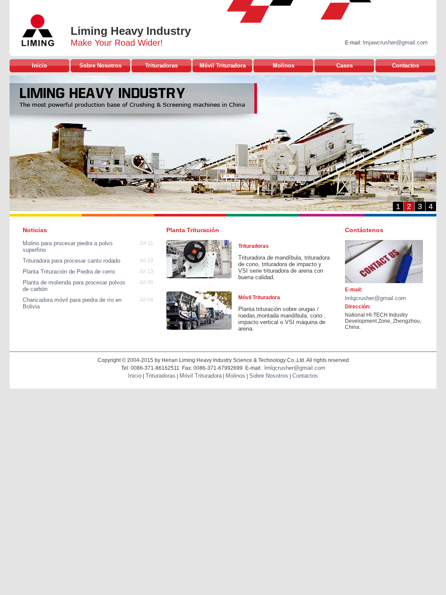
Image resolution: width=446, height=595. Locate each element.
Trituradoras (161, 65)
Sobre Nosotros (100, 65)
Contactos (405, 65)
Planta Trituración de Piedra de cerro (69, 271)
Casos (344, 65)
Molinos (283, 65)
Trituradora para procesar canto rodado (71, 260)
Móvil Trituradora (222, 65)
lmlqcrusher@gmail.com (375, 298)
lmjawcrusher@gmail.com (395, 42)
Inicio (39, 65)
